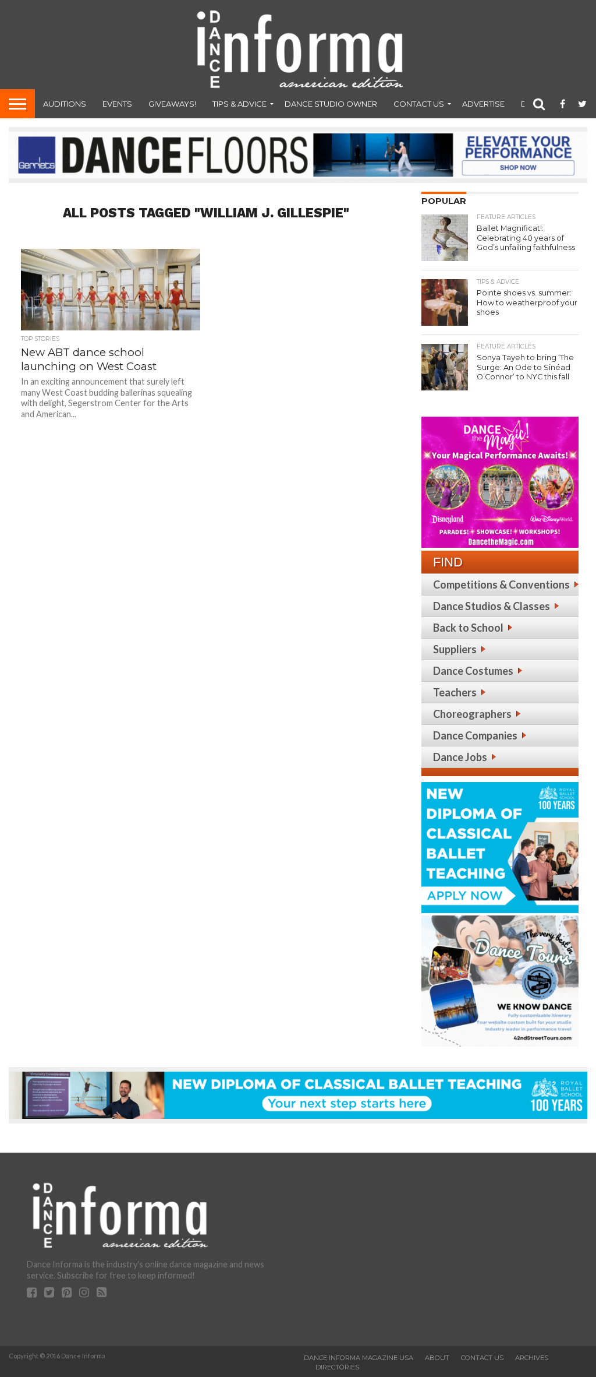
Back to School (468, 627)
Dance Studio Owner (331, 103)
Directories (337, 1367)
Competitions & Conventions (501, 584)
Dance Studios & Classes (491, 606)
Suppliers (455, 649)
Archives (531, 1358)
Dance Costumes (473, 670)
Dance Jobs (460, 757)
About (437, 1358)
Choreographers (472, 713)
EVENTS (117, 103)
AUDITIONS (64, 103)
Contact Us (418, 103)
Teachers (455, 692)
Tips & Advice (239, 103)
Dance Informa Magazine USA (358, 1358)
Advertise (483, 103)
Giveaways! (172, 103)
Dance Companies (475, 735)
